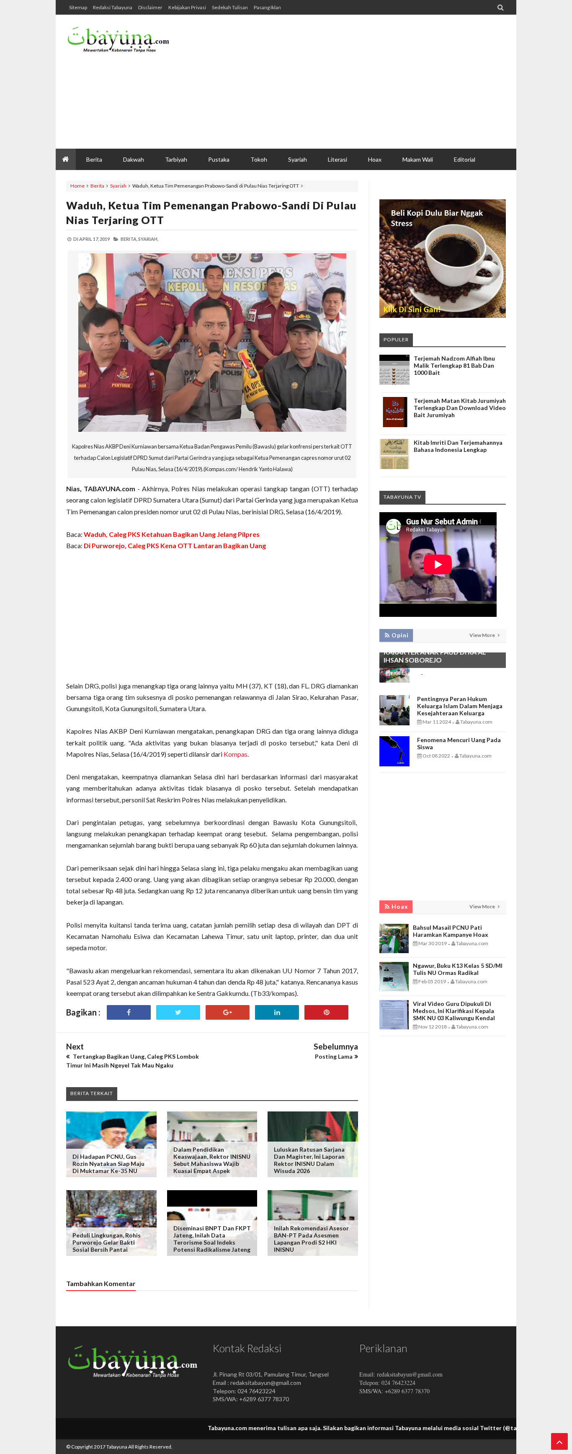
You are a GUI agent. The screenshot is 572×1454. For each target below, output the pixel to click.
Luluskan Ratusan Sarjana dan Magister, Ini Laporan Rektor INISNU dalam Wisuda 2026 (309, 1160)
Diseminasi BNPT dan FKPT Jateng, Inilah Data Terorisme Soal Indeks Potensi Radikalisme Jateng (212, 1239)
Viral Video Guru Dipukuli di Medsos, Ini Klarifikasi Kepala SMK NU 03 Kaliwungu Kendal (454, 1010)
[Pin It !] (326, 1012)
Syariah (118, 186)
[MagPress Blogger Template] (129, 42)
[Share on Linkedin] (277, 1012)
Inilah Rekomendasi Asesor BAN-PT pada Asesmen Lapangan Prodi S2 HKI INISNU (311, 1239)
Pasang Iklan (267, 7)
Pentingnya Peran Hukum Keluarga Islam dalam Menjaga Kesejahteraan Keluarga (459, 706)
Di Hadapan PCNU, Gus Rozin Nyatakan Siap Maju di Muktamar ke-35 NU (108, 1163)
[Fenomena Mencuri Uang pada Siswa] (394, 764)
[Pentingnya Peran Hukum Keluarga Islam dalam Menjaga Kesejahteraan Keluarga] (394, 723)
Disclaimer (150, 7)
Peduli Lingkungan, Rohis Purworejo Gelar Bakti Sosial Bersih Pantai (106, 1242)
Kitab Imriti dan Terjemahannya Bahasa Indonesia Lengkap (458, 446)
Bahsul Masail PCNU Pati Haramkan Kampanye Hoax (450, 931)
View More (482, 635)
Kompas (235, 754)
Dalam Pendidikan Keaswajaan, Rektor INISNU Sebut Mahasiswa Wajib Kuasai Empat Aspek (211, 1160)
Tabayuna (116, 1447)
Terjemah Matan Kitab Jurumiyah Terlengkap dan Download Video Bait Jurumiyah (460, 407)
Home (77, 186)
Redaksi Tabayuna (112, 7)
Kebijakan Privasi (187, 7)
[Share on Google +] (228, 1012)
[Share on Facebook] (129, 1012)
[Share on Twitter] (178, 1012)
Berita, (129, 239)
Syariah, (148, 239)
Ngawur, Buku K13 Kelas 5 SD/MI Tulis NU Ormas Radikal (457, 969)
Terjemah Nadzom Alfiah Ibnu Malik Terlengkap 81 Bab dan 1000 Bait (454, 365)
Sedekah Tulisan (230, 7)
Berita (97, 186)
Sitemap (78, 7)
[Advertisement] (353, 81)
